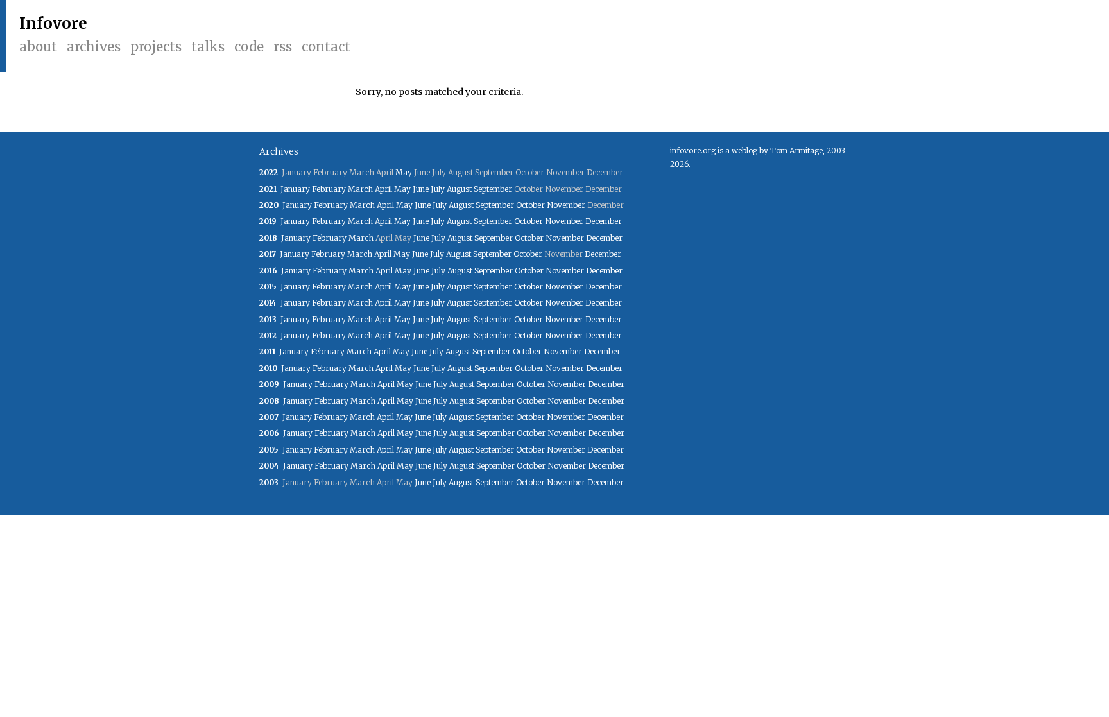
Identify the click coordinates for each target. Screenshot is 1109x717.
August (459, 189)
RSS (282, 47)
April (383, 189)
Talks (208, 47)
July (438, 189)
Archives (94, 47)
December (603, 221)
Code (249, 47)
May (403, 172)
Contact (326, 47)
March (360, 189)
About (38, 47)
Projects (156, 47)
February (329, 189)
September (493, 189)
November (566, 205)
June (421, 189)
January (295, 189)
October (530, 205)
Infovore (53, 23)
